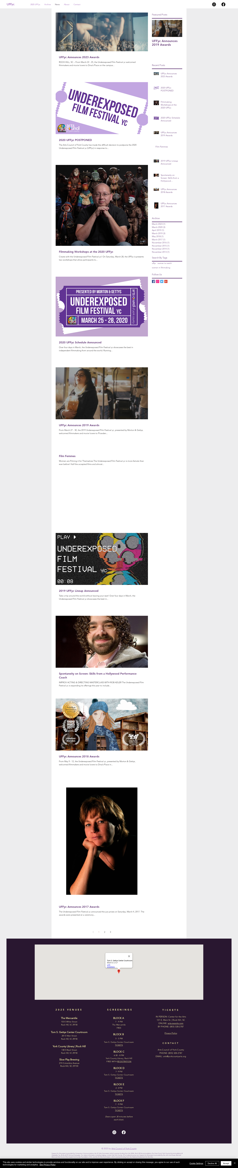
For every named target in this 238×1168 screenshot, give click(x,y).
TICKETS (119, 1110)
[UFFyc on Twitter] (161, 281)
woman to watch (165, 263)
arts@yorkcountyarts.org (174, 1056)
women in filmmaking (161, 267)
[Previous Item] (156, 28)
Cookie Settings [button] (196, 1163)
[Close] (234, 1163)
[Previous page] (93, 931)
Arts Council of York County (124, 1148)
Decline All (212, 1163)
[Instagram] (214, 4)
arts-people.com (175, 1023)
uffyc (154, 263)
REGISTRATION (124, 1061)
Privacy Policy (171, 1033)
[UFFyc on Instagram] (157, 281)
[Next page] (110, 931)
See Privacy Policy (48, 1164)
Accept (226, 1163)
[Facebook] (223, 4)
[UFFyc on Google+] (165, 281)
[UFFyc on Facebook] (153, 281)
